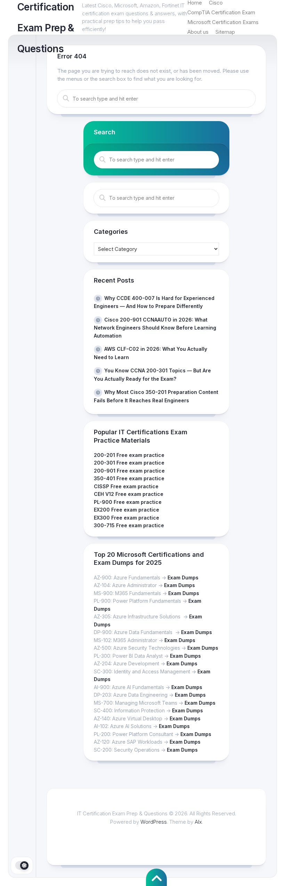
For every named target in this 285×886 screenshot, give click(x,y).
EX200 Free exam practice (126, 510)
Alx (198, 821)
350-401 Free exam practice (129, 478)
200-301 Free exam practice (129, 463)
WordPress (153, 821)
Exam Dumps (183, 577)
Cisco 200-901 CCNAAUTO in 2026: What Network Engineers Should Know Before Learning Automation (155, 328)
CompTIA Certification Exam (221, 12)
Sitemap (225, 32)
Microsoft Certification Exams (223, 22)
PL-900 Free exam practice (128, 502)
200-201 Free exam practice (129, 455)
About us (198, 32)
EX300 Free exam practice (126, 518)
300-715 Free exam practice (129, 525)
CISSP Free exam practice (126, 486)
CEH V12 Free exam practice (128, 494)
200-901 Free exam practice (129, 471)
